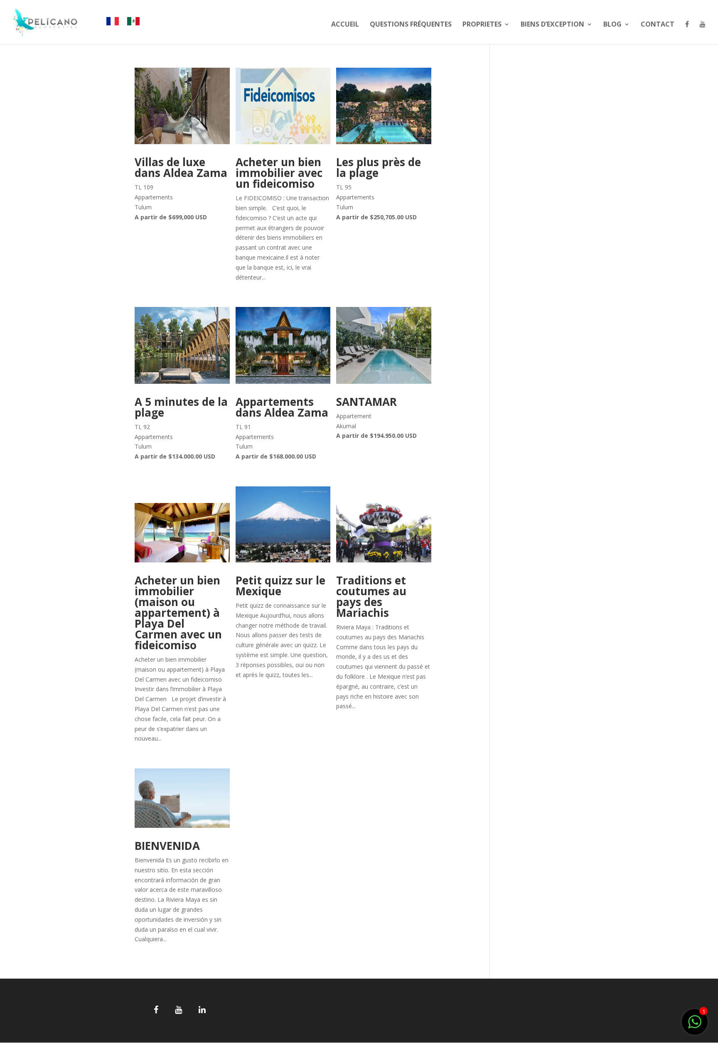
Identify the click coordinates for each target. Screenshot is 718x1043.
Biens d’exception (552, 25)
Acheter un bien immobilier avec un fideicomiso (279, 173)
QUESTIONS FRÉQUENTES (411, 25)
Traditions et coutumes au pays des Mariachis (371, 596)
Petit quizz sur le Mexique (280, 586)
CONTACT (657, 25)
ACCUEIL (345, 25)
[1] (694, 1026)
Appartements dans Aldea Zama (282, 407)
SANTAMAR (366, 401)
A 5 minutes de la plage (181, 407)
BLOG (612, 25)
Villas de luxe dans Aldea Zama (181, 167)
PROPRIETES (482, 25)
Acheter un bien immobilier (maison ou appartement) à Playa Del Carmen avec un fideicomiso (178, 613)
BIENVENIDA (167, 845)
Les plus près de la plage (378, 167)
